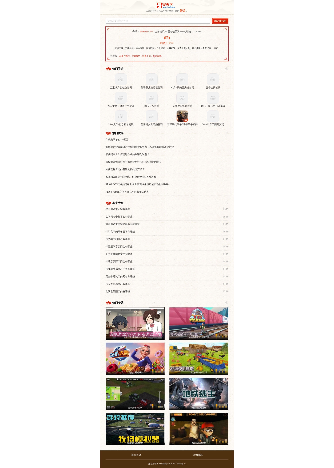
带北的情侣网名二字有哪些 (120, 269)
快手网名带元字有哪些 (118, 209)
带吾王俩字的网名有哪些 (119, 246)
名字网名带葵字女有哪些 (119, 216)
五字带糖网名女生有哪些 (119, 254)
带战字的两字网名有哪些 (119, 261)
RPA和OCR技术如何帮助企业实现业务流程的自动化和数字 (137, 184)
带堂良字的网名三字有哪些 (120, 231)
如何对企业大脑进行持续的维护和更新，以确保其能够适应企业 (140, 147)
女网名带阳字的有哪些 (118, 291)
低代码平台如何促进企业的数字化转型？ (127, 154)
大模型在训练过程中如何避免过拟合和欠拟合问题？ (134, 162)
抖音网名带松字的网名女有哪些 (123, 224)
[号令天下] (166, 5)
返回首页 (136, 455)
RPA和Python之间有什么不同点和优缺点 (127, 192)
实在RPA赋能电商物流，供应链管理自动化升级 (131, 177)
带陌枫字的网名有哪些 (118, 239)
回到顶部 (198, 455)
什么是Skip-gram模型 (117, 139)
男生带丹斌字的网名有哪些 (120, 276)
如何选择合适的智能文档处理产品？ (125, 169)
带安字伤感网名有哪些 (118, 284)
